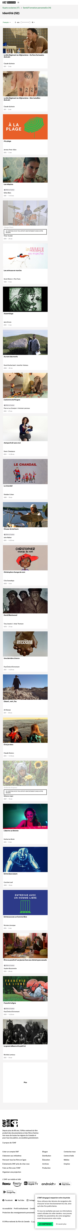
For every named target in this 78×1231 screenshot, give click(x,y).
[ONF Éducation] (9, 2)
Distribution (46, 1156)
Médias (66, 1160)
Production (46, 1168)
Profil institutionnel (21, 1209)
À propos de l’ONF (9, 1143)
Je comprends (45, 1224)
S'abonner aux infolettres (11, 1156)
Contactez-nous (70, 1152)
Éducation (46, 1160)
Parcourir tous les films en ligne (14, 1160)
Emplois (67, 1164)
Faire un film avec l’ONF (11, 1168)
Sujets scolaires (9, 8)
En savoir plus (61, 1224)
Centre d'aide (69, 1156)
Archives (45, 1164)
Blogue (45, 1152)
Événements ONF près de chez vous (15, 1164)
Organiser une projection (11, 1172)
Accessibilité (7, 1209)
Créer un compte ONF (10, 1152)
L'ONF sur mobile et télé (11, 1179)
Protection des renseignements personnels (18, 1213)
